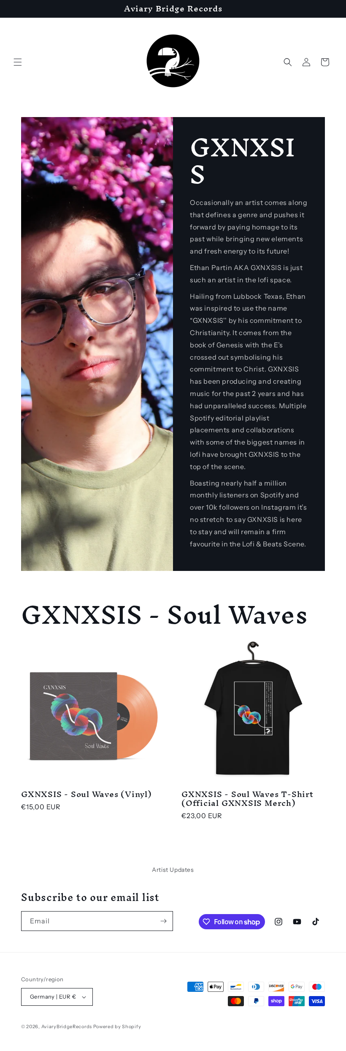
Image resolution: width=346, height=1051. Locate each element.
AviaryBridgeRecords (66, 1026)
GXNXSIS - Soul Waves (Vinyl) (86, 794)
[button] (17, 62)
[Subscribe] (163, 921)
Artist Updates (173, 870)
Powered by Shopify (117, 1026)
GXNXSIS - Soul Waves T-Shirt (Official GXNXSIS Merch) (247, 799)
